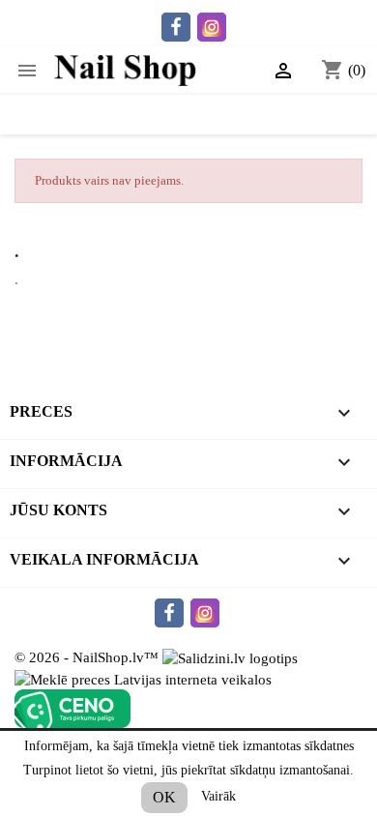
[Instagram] (211, 27)
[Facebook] (175, 27)
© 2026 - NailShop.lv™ (88, 657)
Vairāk (218, 796)
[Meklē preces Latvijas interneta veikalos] (143, 677)
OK (164, 797)
